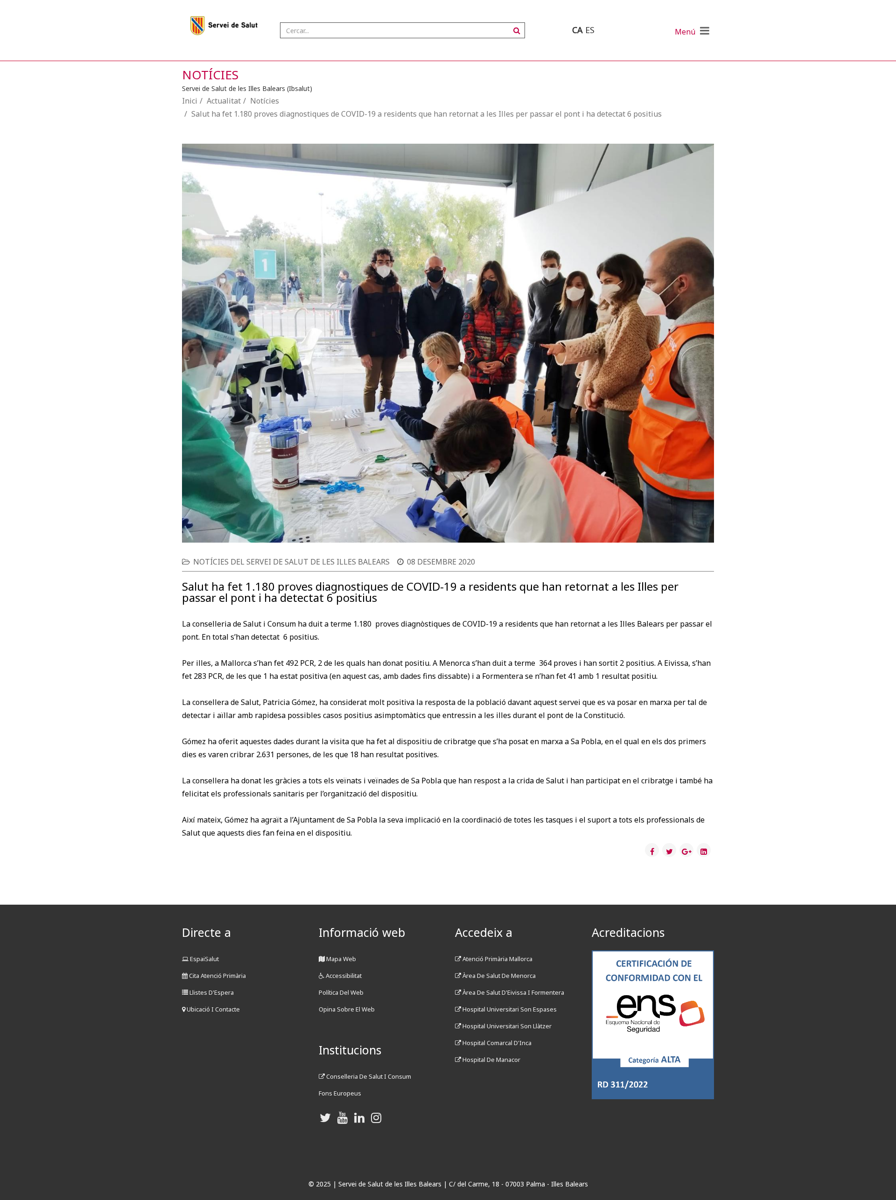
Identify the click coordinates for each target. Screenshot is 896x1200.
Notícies (264, 101)
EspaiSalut (204, 959)
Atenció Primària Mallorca (496, 959)
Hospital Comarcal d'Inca (496, 1043)
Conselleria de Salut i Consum (368, 1076)
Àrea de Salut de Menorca (498, 975)
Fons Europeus (340, 1093)
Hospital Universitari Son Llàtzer (506, 1026)
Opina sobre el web (347, 1009)
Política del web (341, 992)
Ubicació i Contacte (212, 1009)
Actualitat (224, 101)
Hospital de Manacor (490, 1059)
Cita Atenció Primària (217, 975)
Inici (189, 101)
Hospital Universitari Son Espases (509, 1009)
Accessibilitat (343, 975)
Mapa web (340, 959)
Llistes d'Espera (211, 992)
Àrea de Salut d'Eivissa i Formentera (512, 992)
